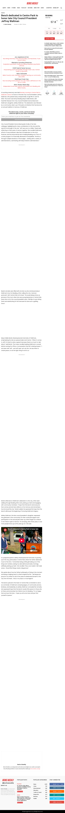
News (3, 13)
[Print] (34, 747)
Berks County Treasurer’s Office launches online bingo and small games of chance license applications (24, 798)
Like (47, 91)
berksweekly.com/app (35, 768)
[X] (19, 747)
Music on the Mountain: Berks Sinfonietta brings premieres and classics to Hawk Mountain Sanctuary (54, 80)
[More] (38, 747)
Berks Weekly (8, 24)
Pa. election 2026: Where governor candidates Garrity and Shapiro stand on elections (53, 53)
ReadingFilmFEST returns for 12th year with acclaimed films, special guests (54, 62)
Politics (19, 783)
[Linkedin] (27, 747)
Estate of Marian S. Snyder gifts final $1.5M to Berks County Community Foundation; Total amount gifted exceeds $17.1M (54, 58)
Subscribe (61, 91)
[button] (61, 8)
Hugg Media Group (29, 811)
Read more (20, 791)
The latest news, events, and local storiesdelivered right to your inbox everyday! (22, 112)
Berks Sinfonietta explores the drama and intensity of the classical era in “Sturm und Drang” (54, 85)
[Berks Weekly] (2, 24)
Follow (54, 91)
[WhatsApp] (23, 747)
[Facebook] (15, 747)
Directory (54, 67)
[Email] (30, 747)
